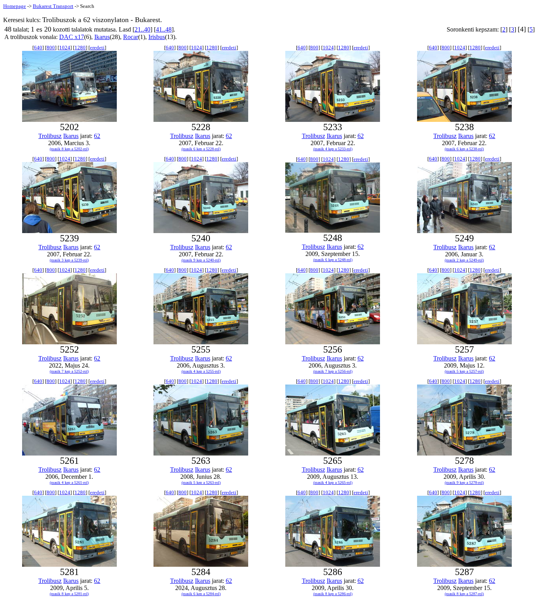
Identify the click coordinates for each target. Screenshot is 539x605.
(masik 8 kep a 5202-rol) (69, 149)
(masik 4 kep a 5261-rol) (69, 482)
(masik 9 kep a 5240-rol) (201, 260)
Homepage (14, 6)
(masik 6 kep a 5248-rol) (332, 260)
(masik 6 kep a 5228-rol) (201, 149)
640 (38, 47)
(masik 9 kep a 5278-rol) (464, 482)
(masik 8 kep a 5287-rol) (464, 594)
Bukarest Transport (53, 6)
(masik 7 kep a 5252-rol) (69, 371)
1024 (64, 47)
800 (51, 47)
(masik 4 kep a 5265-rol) (332, 482)
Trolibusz (50, 136)
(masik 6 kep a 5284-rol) (201, 594)
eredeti (97, 47)
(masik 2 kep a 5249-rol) (464, 260)
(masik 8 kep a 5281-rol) (69, 594)
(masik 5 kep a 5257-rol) (464, 371)
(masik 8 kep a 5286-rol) (332, 594)
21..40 (142, 29)
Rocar (130, 37)
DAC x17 (71, 37)
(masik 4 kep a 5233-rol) (332, 149)
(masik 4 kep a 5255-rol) (201, 371)
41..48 (164, 29)
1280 (80, 47)
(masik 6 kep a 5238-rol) (464, 149)
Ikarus (102, 37)
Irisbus (156, 37)
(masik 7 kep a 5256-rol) (332, 371)
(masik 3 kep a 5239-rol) (69, 260)
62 (97, 136)
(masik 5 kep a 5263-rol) (201, 482)
